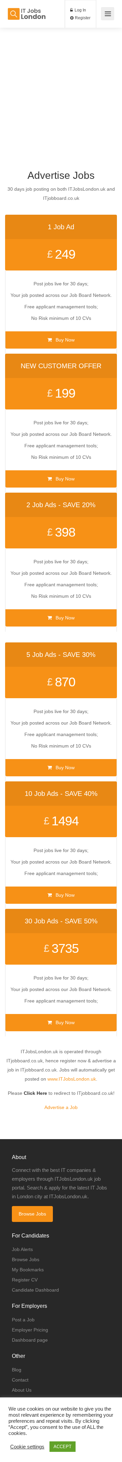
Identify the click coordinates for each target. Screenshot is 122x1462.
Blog (16, 1369)
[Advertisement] (61, 88)
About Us (22, 1390)
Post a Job (23, 1319)
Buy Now (64, 340)
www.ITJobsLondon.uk (71, 1079)
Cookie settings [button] (27, 1446)
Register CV (25, 1279)
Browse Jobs (32, 1214)
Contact (20, 1380)
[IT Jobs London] (26, 10)
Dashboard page (30, 1340)
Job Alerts (22, 1249)
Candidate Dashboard (35, 1290)
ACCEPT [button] (63, 1446)
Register (82, 18)
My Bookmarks (28, 1269)
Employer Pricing (30, 1330)
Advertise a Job (61, 1107)
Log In (80, 10)
